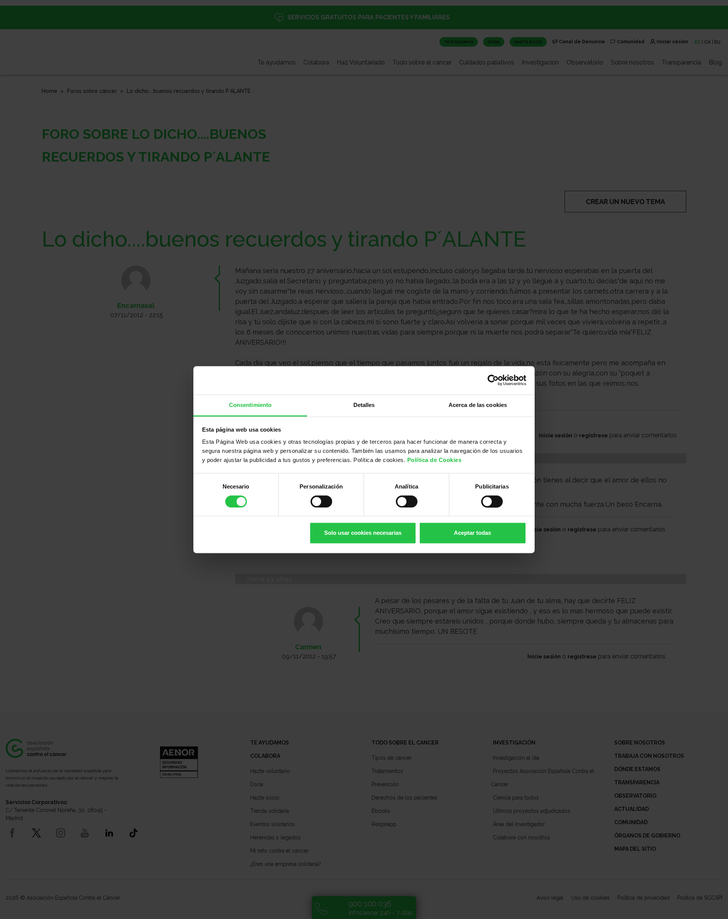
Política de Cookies (434, 460)
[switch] (321, 501)
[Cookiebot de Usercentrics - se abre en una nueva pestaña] (493, 380)
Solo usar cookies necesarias (363, 533)
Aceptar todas (472, 533)
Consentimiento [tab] (250, 405)
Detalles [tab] (364, 405)
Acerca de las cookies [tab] (478, 405)
